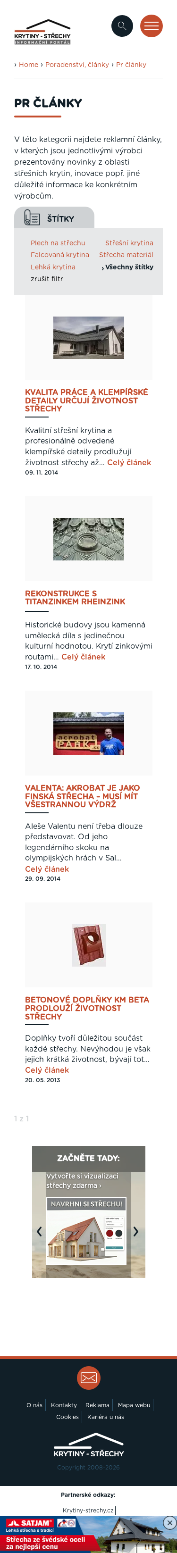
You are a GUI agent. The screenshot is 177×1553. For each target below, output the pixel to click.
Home (28, 65)
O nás (34, 1405)
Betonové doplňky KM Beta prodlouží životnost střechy (87, 1008)
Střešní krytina (129, 243)
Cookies (67, 1417)
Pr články (131, 65)
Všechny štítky (129, 267)
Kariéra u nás (105, 1417)
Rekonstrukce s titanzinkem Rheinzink (75, 598)
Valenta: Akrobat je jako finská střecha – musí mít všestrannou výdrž (82, 797)
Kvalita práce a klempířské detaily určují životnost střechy (86, 401)
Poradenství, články (77, 65)
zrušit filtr (47, 279)
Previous (41, 1236)
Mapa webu (134, 1405)
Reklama (97, 1405)
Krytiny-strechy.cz (88, 1510)
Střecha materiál (126, 255)
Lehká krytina (53, 267)
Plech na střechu (58, 243)
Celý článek (129, 463)
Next (138, 1236)
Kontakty (64, 1405)
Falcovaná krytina (60, 255)
